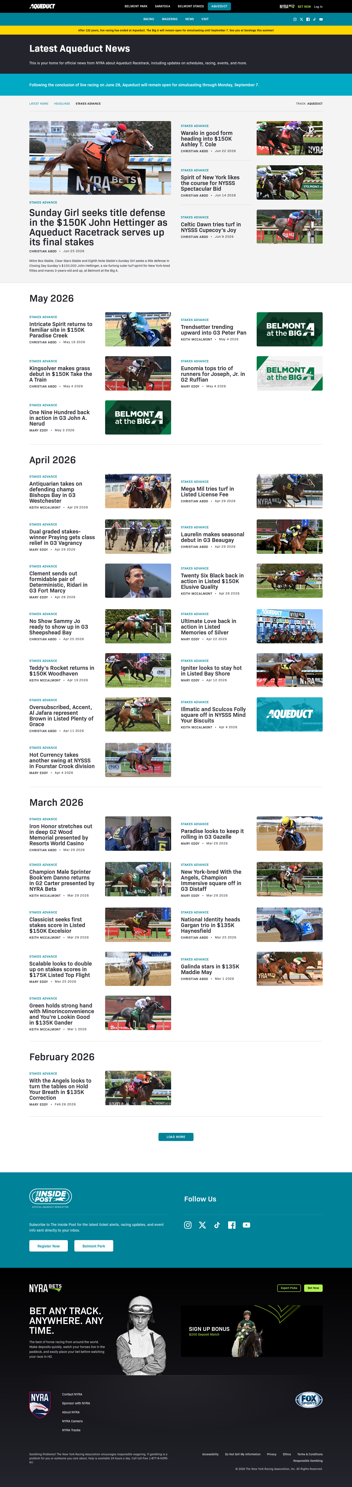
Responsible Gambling (308, 1460)
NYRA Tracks (71, 1430)
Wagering (170, 19)
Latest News (38, 103)
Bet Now (304, 6)
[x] (301, 19)
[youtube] (321, 19)
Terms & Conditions (310, 1454)
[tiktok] (314, 19)
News (189, 19)
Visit (205, 19)
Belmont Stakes (191, 6)
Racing (148, 19)
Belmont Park (136, 6)
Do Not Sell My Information (243, 1454)
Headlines (62, 103)
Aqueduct (219, 6)
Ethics (287, 1454)
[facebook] (308, 19)
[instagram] (295, 19)
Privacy (271, 1454)
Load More (176, 1136)
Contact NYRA (72, 1394)
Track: (309, 103)
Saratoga (162, 6)
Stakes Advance (88, 103)
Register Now (48, 1245)
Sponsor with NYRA (76, 1403)
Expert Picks (289, 1288)
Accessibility (210, 1454)
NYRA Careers (72, 1421)
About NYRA (71, 1412)
